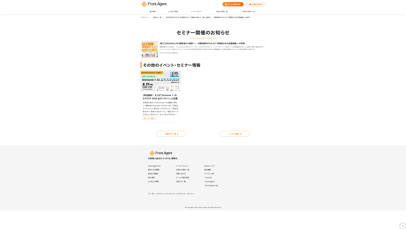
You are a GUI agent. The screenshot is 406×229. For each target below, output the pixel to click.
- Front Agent (209, 181)
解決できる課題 (153, 169)
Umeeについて (209, 166)
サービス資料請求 (234, 4)
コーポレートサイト (155, 193)
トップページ (145, 17)
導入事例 (153, 11)
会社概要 (207, 169)
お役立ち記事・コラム (249, 11)
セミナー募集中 (150, 118)
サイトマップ (170, 193)
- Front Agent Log (211, 185)
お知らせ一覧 (157, 17)
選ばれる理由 (153, 173)
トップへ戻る (234, 134)
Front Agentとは (154, 166)
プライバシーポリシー (186, 193)
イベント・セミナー (196, 11)
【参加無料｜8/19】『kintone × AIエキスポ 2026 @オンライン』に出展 (160, 97)
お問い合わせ (257, 4)
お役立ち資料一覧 (222, 11)
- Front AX (208, 177)
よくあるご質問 (173, 11)
